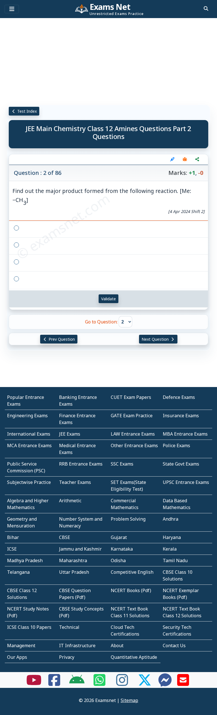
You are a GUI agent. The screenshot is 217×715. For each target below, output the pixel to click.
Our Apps (17, 657)
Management (21, 645)
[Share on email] (183, 683)
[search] (205, 8)
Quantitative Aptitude (134, 657)
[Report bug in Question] (185, 159)
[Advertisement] (108, 60)
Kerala (170, 549)
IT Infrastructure (77, 645)
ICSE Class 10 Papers (29, 627)
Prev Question (61, 339)
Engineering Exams (27, 415)
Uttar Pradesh (74, 572)
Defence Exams (179, 397)
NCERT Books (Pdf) (131, 590)
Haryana (172, 537)
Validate (108, 298)
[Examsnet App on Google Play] (76, 683)
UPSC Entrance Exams (186, 482)
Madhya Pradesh (25, 560)
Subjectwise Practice (29, 482)
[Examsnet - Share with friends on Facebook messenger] (165, 683)
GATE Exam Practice (132, 415)
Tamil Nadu (175, 560)
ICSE (12, 549)
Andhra (170, 519)
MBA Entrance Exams (185, 434)
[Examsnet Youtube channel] (33, 683)
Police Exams (176, 445)
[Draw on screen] (172, 159)
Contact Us (174, 645)
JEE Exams (69, 434)
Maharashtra (73, 560)
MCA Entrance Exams (29, 445)
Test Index (26, 111)
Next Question (156, 339)
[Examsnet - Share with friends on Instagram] (122, 683)
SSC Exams (122, 464)
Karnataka (122, 549)
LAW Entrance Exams (133, 434)
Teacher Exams (75, 482)
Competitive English (132, 572)
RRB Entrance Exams (81, 464)
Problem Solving (128, 519)
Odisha (118, 560)
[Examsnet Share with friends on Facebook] (54, 683)
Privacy (66, 657)
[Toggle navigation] (12, 9)
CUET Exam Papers (131, 397)
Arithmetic (70, 500)
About (117, 645)
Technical (69, 627)
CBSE (64, 537)
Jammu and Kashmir (80, 549)
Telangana (18, 572)
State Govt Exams (181, 464)
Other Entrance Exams (134, 445)
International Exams (28, 434)
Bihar (13, 537)
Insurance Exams (181, 415)
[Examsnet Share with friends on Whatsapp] (99, 683)
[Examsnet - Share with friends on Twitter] (144, 683)
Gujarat (119, 537)
